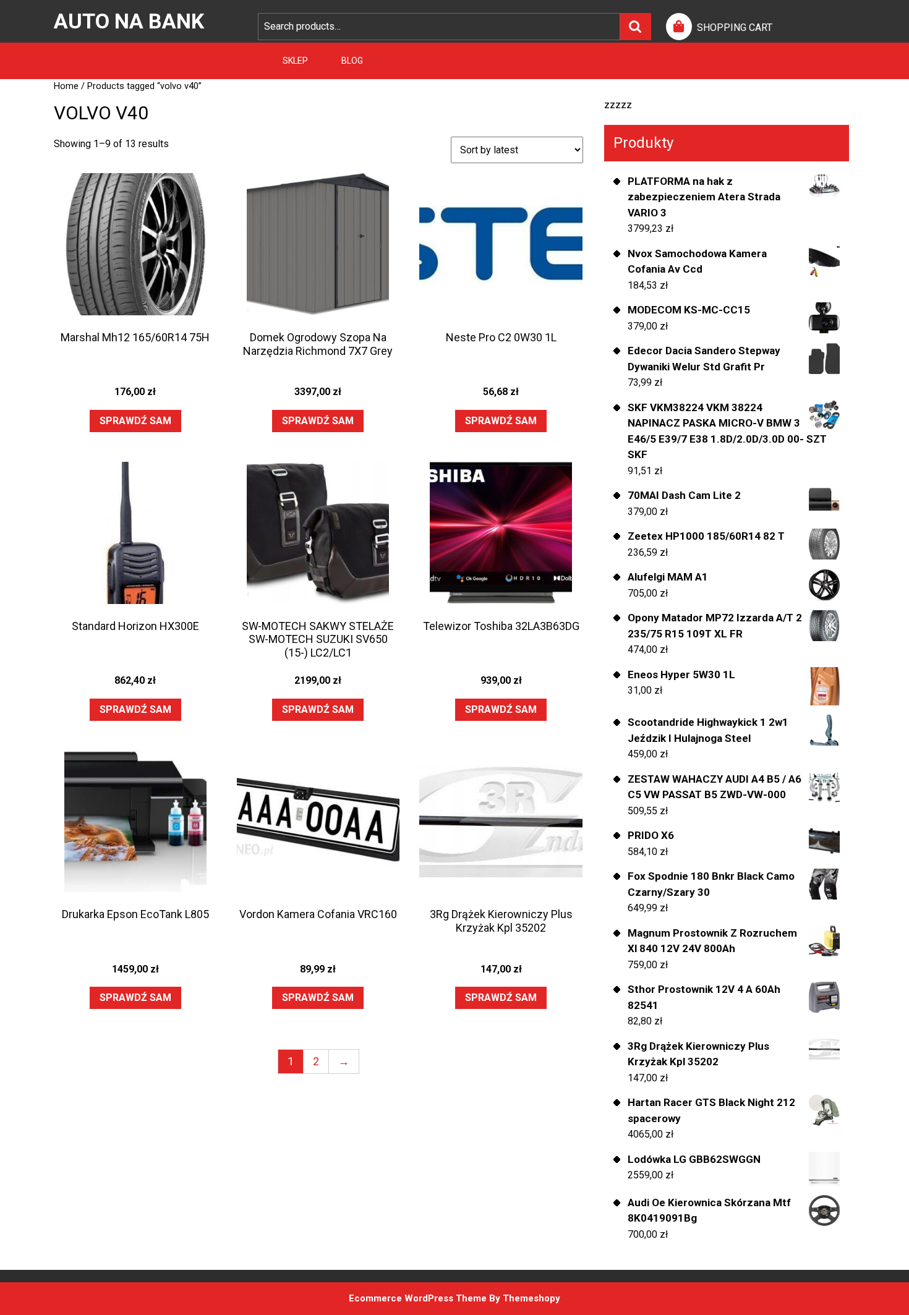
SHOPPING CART (734, 27)
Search (635, 26)
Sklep (295, 61)
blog (352, 61)
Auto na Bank (129, 21)
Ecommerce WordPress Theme (418, 1298)
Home (66, 85)
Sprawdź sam (135, 421)
